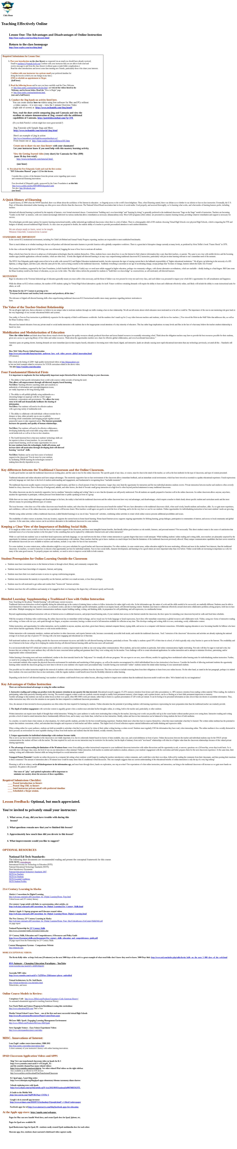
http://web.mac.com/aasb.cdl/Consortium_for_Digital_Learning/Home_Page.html (40, 897)
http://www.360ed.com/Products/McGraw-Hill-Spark (29, 1023)
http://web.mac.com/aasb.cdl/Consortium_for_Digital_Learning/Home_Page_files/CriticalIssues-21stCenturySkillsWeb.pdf (56, 921)
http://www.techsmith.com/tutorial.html (35, 159)
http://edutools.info (16, 948)
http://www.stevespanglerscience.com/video (25, 1030)
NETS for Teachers (16, 874)
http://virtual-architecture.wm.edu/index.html (26, 983)
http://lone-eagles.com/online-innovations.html (26, 1046)
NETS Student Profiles (18, 881)
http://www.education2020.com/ (21, 1008)
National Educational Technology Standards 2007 (28, 872)
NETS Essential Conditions (19, 879)
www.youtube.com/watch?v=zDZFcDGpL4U (26, 966)
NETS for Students (16, 876)
